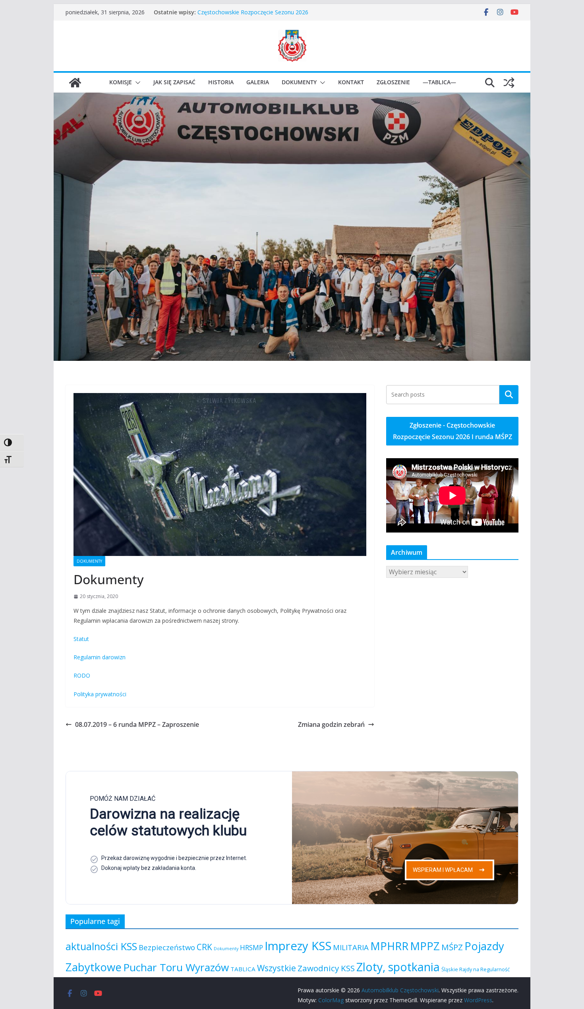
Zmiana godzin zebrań (331, 724)
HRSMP (251, 947)
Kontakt (351, 82)
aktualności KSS (101, 946)
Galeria (257, 82)
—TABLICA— (439, 82)
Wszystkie (276, 968)
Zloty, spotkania (398, 966)
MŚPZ (452, 947)
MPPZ (425, 946)
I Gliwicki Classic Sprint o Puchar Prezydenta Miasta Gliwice (272, 12)
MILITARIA (351, 947)
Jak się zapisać (174, 82)
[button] (136, 83)
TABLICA (242, 969)
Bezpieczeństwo (167, 947)
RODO (81, 675)
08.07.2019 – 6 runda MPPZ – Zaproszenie (137, 724)
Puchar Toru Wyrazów (176, 967)
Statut (81, 639)
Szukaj (508, 394)
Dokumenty (299, 82)
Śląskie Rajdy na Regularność (475, 969)
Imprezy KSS (298, 946)
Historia (221, 82)
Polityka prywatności (99, 694)
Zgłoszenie (393, 82)
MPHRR (389, 946)
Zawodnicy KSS (326, 968)
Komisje (120, 82)
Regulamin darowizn (99, 657)
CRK (204, 947)
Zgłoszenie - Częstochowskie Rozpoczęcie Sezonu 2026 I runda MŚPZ (452, 431)
